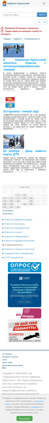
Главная (7, 38)
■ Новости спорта (12, 232)
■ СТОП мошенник (12, 257)
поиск (4, 359)
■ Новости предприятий (15, 228)
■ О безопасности (12, 244)
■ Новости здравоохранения (18, 240)
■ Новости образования (15, 236)
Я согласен (24, 418)
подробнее (36, 406)
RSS (4, 367)
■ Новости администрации (17, 219)
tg (45, 21)
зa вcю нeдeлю (8, 210)
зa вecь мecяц (7, 213)
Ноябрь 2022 (24, 187)
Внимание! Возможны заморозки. (22, 28)
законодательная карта (12, 365)
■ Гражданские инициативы (17, 253)
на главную (7, 353)
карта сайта (7, 362)
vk (39, 21)
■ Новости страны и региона (18, 249)
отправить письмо (10, 356)
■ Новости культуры (13, 223)
